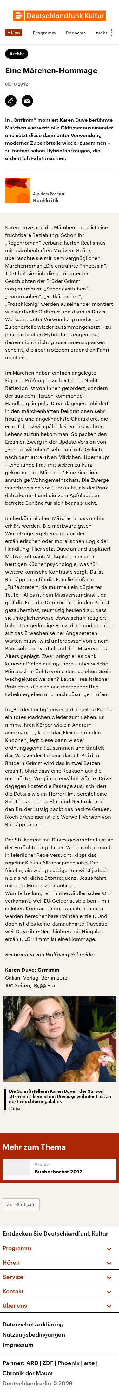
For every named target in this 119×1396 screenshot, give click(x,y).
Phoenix (70, 1362)
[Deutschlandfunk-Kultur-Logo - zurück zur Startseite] (59, 16)
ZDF (49, 1362)
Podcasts (76, 32)
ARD (33, 1362)
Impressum (18, 1344)
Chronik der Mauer (28, 1373)
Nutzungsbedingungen (34, 1334)
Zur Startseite (21, 1204)
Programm (44, 32)
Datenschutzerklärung (33, 1324)
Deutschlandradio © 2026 (38, 1383)
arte (91, 1362)
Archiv (17, 53)
